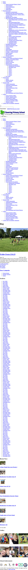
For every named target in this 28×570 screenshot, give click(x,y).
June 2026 (5, 282)
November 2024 (6, 305)
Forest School (9, 81)
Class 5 (10, 73)
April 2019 (5, 379)
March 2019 (5, 380)
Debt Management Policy (14, 22)
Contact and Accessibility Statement (11, 103)
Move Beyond (12, 569)
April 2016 (5, 421)
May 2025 (5, 298)
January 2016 (6, 425)
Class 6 (10, 75)
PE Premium (8, 54)
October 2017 (6, 400)
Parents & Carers (7, 10)
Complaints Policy (13, 41)
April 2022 (5, 341)
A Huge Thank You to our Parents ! (8, 467)
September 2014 (6, 444)
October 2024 (6, 307)
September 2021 (6, 350)
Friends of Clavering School (12, 59)
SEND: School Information (15, 36)
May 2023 (5, 326)
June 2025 (5, 296)
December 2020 (6, 361)
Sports (7, 78)
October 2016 (6, 415)
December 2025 (6, 290)
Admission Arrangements (11, 12)
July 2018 (5, 389)
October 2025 (6, 292)
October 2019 (6, 372)
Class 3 (10, 71)
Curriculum (8, 8)
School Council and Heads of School (14, 58)
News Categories (5, 270)
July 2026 (5, 281)
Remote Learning (10, 55)
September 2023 (6, 322)
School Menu (9, 49)
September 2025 (6, 294)
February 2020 (6, 367)
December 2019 (6, 370)
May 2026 (5, 283)
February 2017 (6, 409)
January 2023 (6, 331)
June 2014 (5, 447)
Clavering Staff (9, 60)
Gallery (4, 94)
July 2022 (5, 337)
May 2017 (5, 406)
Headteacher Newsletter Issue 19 (8, 476)
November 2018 (6, 385)
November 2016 (6, 413)
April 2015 (5, 435)
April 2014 (5, 449)
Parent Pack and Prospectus (12, 50)
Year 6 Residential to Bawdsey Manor (9, 496)
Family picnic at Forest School (7, 515)
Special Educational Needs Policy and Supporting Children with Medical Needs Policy (18, 34)
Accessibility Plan (13, 37)
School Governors (10, 62)
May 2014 (5, 448)
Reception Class (12, 67)
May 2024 (5, 312)
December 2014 (6, 440)
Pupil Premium (9, 53)
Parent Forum (9, 63)
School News (6, 77)
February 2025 (6, 301)
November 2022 (6, 334)
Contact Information (10, 84)
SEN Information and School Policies (14, 18)
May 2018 (5, 391)
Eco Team (8, 76)
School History (9, 5)
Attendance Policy (13, 42)
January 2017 (6, 411)
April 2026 (5, 285)
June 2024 (5, 310)
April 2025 (5, 299)
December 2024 (6, 304)
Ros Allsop (2, 266)
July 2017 (5, 403)
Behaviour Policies (13, 39)
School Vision (9, 86)
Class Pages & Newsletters (12, 64)
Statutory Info (6, 82)
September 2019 (6, 373)
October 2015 (6, 429)
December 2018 (6, 384)
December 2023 (6, 318)
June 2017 (5, 404)
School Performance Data (11, 45)
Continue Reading (4, 263)
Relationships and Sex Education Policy (18, 30)
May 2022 (5, 340)
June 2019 (5, 376)
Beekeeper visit (3, 524)
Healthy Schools (9, 80)
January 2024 (6, 317)
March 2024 (5, 314)
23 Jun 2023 (3, 265)
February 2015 (6, 438)
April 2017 (5, 407)
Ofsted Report (9, 9)
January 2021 (6, 359)
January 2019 (6, 382)
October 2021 (6, 349)
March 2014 (5, 451)
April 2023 (5, 327)
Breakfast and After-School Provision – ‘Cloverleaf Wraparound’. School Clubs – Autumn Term (15, 14)
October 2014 (6, 443)
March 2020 (5, 366)
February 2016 (6, 424)
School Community (7, 57)
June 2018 (5, 390)
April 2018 (5, 393)
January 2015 (6, 439)
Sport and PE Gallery (10, 98)
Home (4, 1)
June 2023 (5, 325)
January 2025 (6, 303)
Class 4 (10, 72)
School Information (10, 6)
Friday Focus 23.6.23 (7, 254)
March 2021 (5, 357)
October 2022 (6, 335)
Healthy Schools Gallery (11, 96)
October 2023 (6, 321)
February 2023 (6, 330)
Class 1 (10, 68)
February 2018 (6, 395)
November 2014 (6, 442)
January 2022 (6, 345)
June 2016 (5, 418)
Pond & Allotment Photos (11, 99)
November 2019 (6, 371)
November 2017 (6, 399)
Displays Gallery (9, 102)
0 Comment (2, 267)
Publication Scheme (13, 26)
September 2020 (6, 364)
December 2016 (6, 412)
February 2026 (6, 287)
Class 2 (10, 69)
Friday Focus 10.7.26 (5, 486)
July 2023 (5, 323)
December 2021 (6, 346)
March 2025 (5, 300)
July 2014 (5, 445)
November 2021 (6, 348)
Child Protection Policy (14, 31)
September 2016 (6, 416)
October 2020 (6, 363)
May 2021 (5, 354)
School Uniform (9, 46)
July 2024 (5, 309)
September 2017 (6, 402)
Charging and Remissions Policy (16, 23)
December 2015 (6, 426)
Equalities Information (11, 44)
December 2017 (6, 398)
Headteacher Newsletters (11, 17)
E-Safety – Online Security (12, 51)
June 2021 (5, 353)
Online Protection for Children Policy (17, 24)
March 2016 (5, 422)
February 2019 (6, 381)
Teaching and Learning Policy (15, 40)
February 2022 (6, 344)
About (4, 3)
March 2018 (5, 394)
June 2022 (5, 339)
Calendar (8, 48)
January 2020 (6, 368)
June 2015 (5, 433)
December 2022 (6, 332)
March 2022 (5, 343)
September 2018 (6, 388)
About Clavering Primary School (13, 4)
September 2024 (6, 308)
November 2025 (6, 291)
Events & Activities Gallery (12, 100)
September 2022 (6, 336)
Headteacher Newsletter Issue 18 (8, 505)
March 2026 (5, 286)
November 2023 (6, 319)
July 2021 (5, 352)
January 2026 (6, 289)
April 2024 (5, 313)
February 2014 (6, 452)
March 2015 (5, 436)
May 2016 (5, 420)
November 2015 (6, 427)
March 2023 (5, 328)
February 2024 (6, 316)
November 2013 (6, 456)
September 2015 (6, 430)
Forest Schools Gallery (11, 95)
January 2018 (6, 397)
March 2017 (5, 408)
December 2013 (6, 454)
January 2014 (6, 453)
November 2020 (6, 362)
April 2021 (5, 355)
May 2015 (5, 434)
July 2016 (5, 417)
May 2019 (5, 377)
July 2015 (5, 431)
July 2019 (5, 375)
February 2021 (6, 358)
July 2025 (5, 295)
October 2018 (6, 386)
